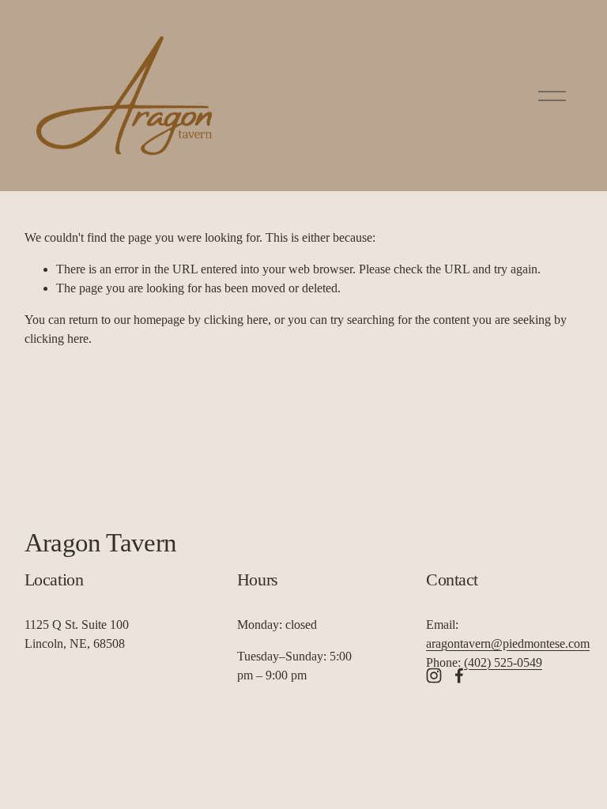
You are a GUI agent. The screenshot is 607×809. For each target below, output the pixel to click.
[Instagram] (434, 675)
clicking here (236, 319)
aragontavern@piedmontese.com (508, 643)
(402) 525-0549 (503, 662)
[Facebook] (459, 675)
